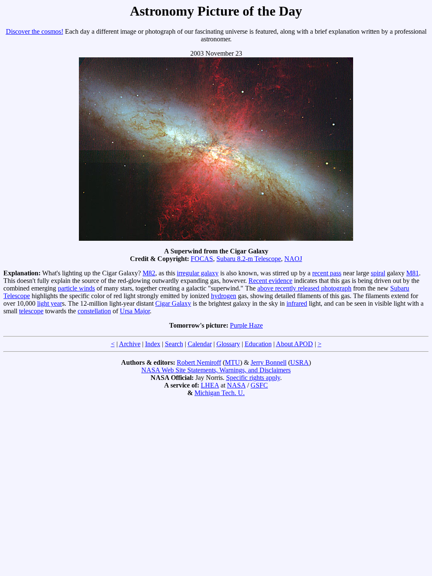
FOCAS (202, 258)
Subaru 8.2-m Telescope (248, 258)
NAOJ (293, 258)
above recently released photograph (304, 288)
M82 (149, 273)
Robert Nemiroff (199, 362)
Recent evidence (270, 280)
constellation (94, 311)
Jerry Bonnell (268, 362)
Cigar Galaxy (173, 303)
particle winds (76, 288)
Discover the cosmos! (34, 31)
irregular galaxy (198, 273)
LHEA (210, 385)
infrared (296, 303)
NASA (236, 385)
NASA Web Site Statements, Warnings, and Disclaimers (216, 370)
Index (152, 343)
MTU (232, 362)
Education (258, 343)
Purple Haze (246, 325)
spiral (378, 273)
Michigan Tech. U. (219, 392)
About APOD (294, 343)
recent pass (326, 273)
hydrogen (223, 295)
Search (174, 343)
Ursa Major (135, 311)
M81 (412, 273)
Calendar (200, 343)
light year (49, 303)
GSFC (259, 385)
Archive (129, 343)
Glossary (228, 343)
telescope (31, 311)
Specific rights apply (253, 377)
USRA (299, 362)
